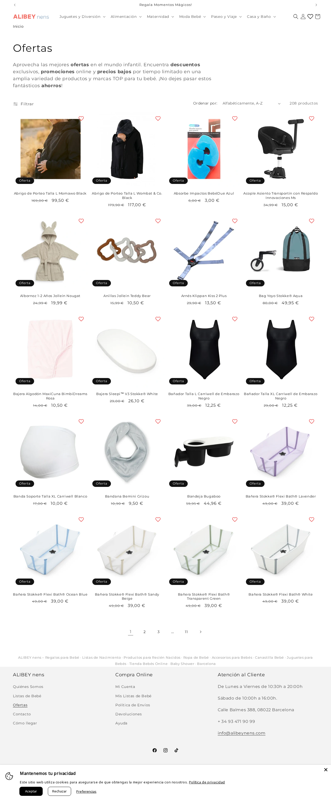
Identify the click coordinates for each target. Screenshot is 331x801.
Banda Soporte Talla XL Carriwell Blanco (50, 496)
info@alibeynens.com (241, 733)
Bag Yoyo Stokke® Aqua (281, 296)
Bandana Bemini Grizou (127, 496)
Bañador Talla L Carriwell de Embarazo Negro (203, 396)
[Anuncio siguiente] (316, 5)
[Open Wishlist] (310, 16)
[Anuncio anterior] (14, 5)
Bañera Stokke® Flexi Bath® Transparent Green (204, 596)
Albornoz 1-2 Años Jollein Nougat (50, 296)
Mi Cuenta (125, 687)
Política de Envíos (132, 705)
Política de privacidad (207, 782)
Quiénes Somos (28, 687)
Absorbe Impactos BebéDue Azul (204, 193)
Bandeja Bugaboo (204, 496)
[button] (82, 16)
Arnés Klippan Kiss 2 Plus (204, 296)
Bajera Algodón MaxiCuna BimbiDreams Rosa (50, 396)
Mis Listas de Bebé (133, 696)
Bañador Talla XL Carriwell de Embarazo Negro (281, 396)
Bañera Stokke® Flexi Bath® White (281, 594)
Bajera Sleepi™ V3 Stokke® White (127, 394)
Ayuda (121, 723)
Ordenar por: (205, 103)
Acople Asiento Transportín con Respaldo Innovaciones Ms (280, 195)
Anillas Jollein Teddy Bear (127, 296)
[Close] (325, 769)
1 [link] (131, 631)
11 (186, 631)
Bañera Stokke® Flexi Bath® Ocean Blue (50, 594)
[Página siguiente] (200, 631)
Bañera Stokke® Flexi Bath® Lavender (281, 496)
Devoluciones (128, 714)
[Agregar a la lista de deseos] (81, 118)
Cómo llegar (25, 723)
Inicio (18, 26)
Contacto (22, 714)
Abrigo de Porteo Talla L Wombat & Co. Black (127, 195)
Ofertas (20, 705)
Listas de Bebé (27, 696)
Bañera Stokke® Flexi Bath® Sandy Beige (127, 596)
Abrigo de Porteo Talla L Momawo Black (50, 193)
